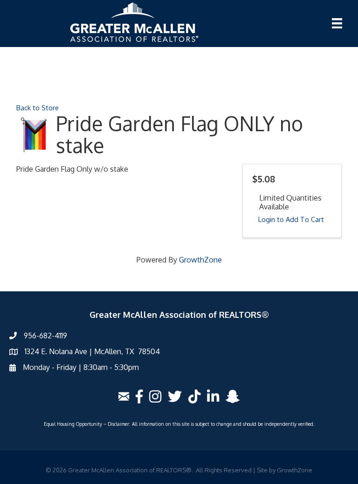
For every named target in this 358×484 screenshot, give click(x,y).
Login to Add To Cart (291, 219)
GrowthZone (200, 259)
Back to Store (37, 107)
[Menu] (337, 23)
